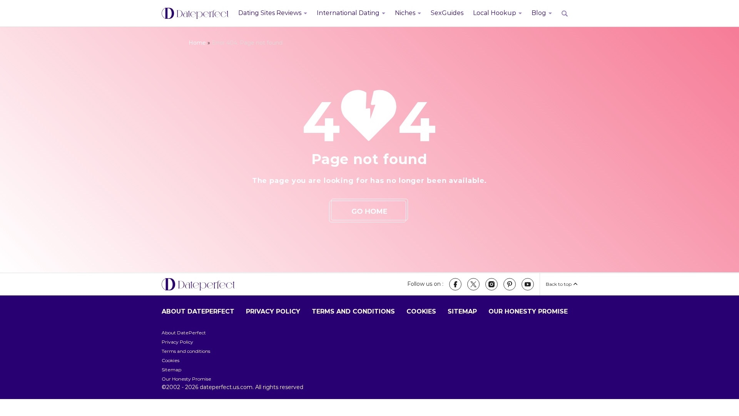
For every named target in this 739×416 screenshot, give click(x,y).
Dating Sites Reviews (269, 13)
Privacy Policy (273, 311)
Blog (539, 13)
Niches (405, 13)
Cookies (421, 311)
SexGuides (447, 13)
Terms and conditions (353, 311)
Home (197, 42)
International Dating (348, 13)
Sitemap (462, 311)
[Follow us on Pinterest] (509, 284)
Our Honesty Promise (528, 311)
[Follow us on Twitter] (473, 284)
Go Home (369, 211)
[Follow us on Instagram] (491, 284)
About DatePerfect (198, 311)
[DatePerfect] (195, 13)
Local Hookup (494, 13)
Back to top (559, 284)
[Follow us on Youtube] (528, 284)
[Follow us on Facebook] (455, 284)
